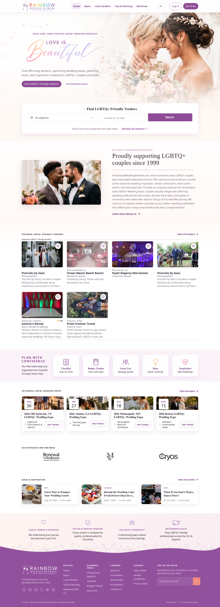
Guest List (92, 590)
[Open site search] (160, 6)
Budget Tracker (95, 585)
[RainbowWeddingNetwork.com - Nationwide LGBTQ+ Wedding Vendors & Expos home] (42, 6)
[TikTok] (41, 589)
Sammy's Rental (32, 323)
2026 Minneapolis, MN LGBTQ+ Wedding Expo (128, 415)
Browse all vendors (133, 128)
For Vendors (116, 584)
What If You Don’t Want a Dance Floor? (179, 493)
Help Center (140, 570)
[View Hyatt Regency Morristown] (132, 254)
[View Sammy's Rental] (42, 305)
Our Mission (116, 575)
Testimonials (116, 579)
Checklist (91, 581)
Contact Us (116, 589)
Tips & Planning (123, 6)
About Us (115, 570)
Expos (87, 6)
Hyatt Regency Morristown (130, 273)
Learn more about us (124, 214)
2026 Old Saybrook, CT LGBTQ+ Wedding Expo (38, 415)
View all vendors (186, 234)
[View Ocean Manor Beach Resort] (87, 254)
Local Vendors (103, 6)
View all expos (187, 391)
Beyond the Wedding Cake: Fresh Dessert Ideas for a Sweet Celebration (119, 495)
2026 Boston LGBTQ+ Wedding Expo (172, 415)
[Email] (53, 589)
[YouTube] (47, 589)
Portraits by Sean (33, 273)
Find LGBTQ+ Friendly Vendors (41, 84)
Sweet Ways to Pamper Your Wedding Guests (57, 493)
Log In (175, 6)
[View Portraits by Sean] (42, 254)
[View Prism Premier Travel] (87, 305)
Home (76, 6)
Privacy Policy (141, 583)
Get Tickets (53, 424)
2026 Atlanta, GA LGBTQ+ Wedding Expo (85, 415)
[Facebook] (24, 589)
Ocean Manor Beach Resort (85, 273)
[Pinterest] (35, 589)
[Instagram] (30, 589)
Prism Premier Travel (81, 323)
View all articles (186, 479)
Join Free (191, 6)
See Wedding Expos (77, 84)
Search (169, 117)
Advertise (141, 6)
